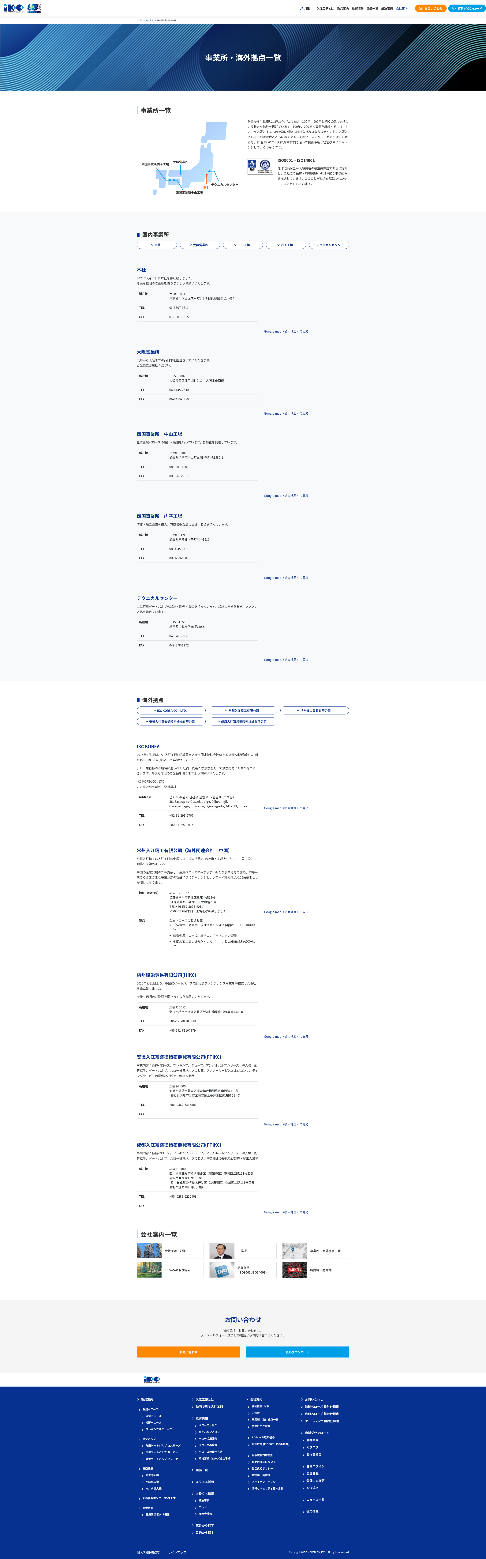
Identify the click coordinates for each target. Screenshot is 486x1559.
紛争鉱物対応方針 (262, 1455)
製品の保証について (264, 1462)
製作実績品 (314, 1454)
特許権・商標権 (320, 1270)
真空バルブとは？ (209, 1432)
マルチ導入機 (154, 1488)
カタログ (312, 1447)
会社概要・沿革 (175, 1250)
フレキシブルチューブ (159, 1429)
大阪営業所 (200, 245)
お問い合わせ (188, 1352)
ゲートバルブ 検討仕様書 (322, 1421)
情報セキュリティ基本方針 (267, 1488)
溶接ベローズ (153, 1416)
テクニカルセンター (330, 245)
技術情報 (357, 8)
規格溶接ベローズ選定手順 (214, 1458)
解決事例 (387, 8)
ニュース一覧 (315, 1499)
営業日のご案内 (261, 1426)
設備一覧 (372, 8)
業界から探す (205, 1525)
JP (302, 8)
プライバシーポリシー (265, 1482)
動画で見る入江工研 (209, 1406)
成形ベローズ (153, 1422)
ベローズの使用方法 (210, 1452)
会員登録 (312, 1473)
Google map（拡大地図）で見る (286, 331)
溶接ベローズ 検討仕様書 (322, 1406)
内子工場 (287, 245)
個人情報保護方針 (149, 1552)
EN (308, 8)
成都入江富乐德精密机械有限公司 (244, 721)
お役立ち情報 (205, 1493)
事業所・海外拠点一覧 (325, 1250)
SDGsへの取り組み (177, 1270)
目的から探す (205, 1532)
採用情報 (312, 1511)
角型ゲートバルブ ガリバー (162, 1452)
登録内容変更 (315, 1480)
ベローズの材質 (208, 1445)
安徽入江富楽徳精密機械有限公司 (172, 721)
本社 (158, 245)
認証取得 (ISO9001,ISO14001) (252, 1270)
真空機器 (148, 1468)
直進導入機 (152, 1475)
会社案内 (402, 8)
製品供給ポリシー (262, 1468)
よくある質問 (205, 1481)
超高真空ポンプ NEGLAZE (159, 1498)
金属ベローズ (150, 1409)
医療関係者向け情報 (158, 1514)
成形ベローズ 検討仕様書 (322, 1413)
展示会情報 (205, 1514)
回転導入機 (152, 1482)
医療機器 (148, 1508)
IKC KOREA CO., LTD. (172, 710)
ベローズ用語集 (208, 1438)
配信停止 (312, 1488)
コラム (203, 1507)
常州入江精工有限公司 (244, 710)
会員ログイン (315, 1466)
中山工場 (244, 245)
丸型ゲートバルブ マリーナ (162, 1459)
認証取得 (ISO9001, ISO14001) (270, 1444)
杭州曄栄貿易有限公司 (315, 710)
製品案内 (343, 8)
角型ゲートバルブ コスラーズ (163, 1445)
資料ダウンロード (298, 1352)
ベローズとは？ (208, 1425)
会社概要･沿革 (260, 1406)
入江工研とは (325, 8)
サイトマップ (177, 1552)
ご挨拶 (242, 1250)
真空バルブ (149, 1439)
